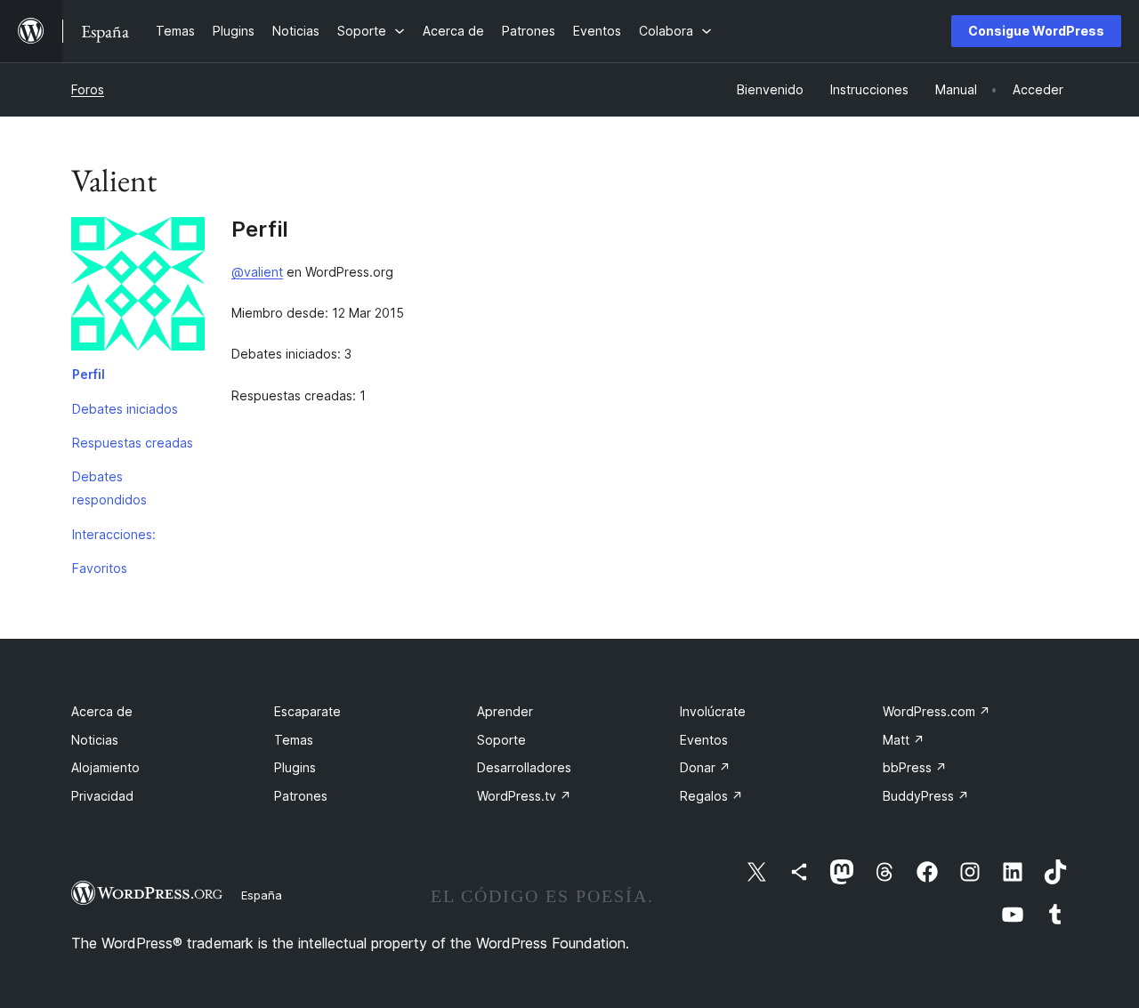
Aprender (505, 711)
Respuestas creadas (132, 442)
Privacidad (102, 795)
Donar (705, 767)
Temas (293, 739)
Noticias (94, 739)
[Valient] (138, 287)
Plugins (295, 767)
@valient (257, 271)
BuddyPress (926, 795)
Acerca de (102, 711)
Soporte (501, 739)
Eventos (704, 739)
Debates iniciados (125, 408)
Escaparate (307, 711)
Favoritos (99, 568)
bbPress (915, 767)
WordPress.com (936, 711)
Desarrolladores (524, 767)
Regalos (711, 795)
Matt (904, 739)
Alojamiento (105, 767)
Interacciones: (114, 534)
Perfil (88, 374)
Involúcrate (713, 711)
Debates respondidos (109, 488)
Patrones (300, 795)
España (261, 895)
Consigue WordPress (1036, 30)
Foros (87, 89)
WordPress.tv (524, 795)
